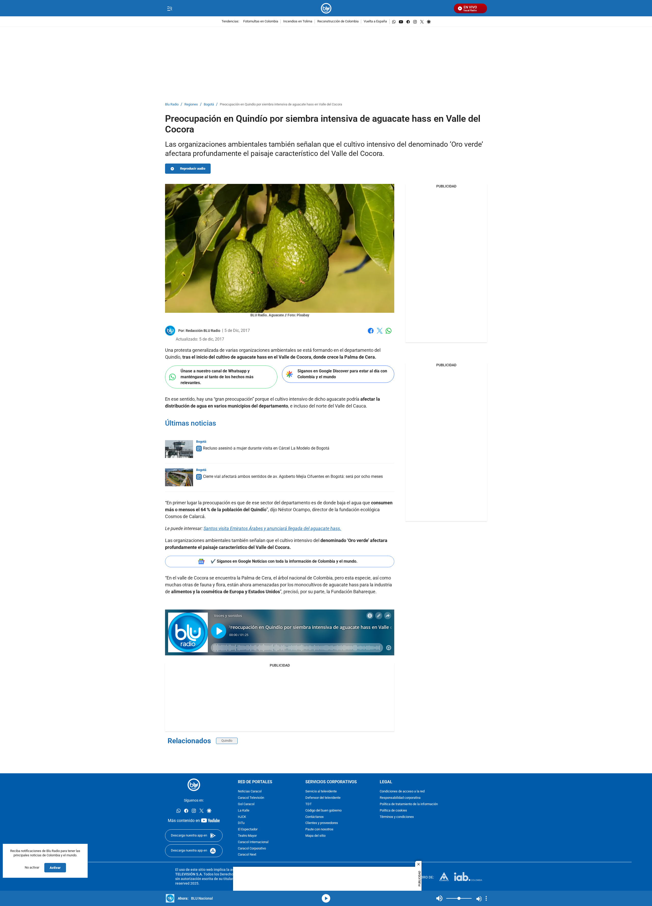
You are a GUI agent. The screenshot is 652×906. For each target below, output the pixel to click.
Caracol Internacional (253, 842)
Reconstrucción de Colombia (338, 21)
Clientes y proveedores (321, 823)
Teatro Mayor (247, 835)
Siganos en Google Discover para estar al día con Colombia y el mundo (342, 374)
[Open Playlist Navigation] (486, 898)
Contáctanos (314, 816)
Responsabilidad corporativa (400, 798)
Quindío (226, 740)
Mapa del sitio (315, 835)
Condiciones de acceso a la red (402, 791)
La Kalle (243, 810)
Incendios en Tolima (297, 21)
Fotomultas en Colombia (260, 21)
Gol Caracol (246, 804)
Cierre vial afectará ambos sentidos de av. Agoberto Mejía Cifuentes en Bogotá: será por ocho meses (293, 476)
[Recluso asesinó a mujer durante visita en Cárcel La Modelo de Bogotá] (179, 449)
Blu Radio (172, 104)
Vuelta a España (375, 21)
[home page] (326, 8)
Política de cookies (393, 810)
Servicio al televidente (321, 791)
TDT (308, 804)
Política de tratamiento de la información (409, 804)
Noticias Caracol (250, 791)
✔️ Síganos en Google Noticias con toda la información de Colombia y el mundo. (284, 561)
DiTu (241, 823)
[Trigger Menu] (169, 8)
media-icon (326, 898)
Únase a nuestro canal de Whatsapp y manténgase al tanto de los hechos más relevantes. (217, 377)
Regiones (191, 104)
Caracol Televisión (251, 798)
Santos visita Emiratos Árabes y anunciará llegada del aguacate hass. (272, 528)
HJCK (242, 816)
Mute (439, 898)
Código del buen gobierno (323, 810)
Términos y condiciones (397, 816)
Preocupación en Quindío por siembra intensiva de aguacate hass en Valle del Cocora (281, 104)
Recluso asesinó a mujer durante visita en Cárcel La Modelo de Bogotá (266, 448)
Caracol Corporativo (252, 848)
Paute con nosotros (319, 829)
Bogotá (209, 104)
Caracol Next (247, 854)
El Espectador (247, 829)
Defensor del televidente (323, 798)
